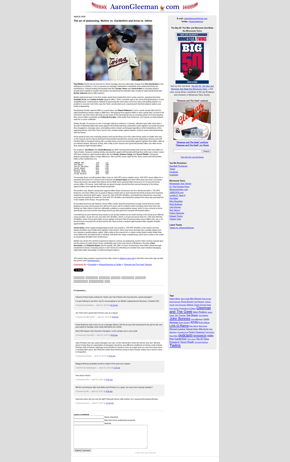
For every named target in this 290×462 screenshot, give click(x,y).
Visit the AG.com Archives (192, 157)
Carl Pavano (199, 302)
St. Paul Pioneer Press (179, 186)
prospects (199, 335)
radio (210, 335)
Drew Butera (174, 308)
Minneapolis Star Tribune (180, 183)
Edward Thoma (176, 216)
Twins (107, 281)
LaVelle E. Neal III (177, 195)
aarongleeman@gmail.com (195, 18)
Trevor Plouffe (187, 342)
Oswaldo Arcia (128, 278)
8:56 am (109, 391)
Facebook (173, 172)
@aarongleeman (196, 21)
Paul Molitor (140, 278)
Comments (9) (80, 265)
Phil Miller (173, 198)
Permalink (92, 265)
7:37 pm (116, 368)
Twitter (172, 169)
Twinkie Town (175, 219)
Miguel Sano (192, 329)
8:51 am (109, 380)
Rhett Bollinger (175, 204)
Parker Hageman (176, 213)
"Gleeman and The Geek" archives (192, 142)
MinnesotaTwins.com (178, 189)
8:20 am (114, 335)
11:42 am (110, 403)
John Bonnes (175, 207)
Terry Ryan (191, 339)
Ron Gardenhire (80, 281)
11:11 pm (114, 305)
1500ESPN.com (176, 192)
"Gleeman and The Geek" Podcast (138, 265)
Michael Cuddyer (177, 329)
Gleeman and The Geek (190, 310)
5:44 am (115, 317)
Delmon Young (193, 305)
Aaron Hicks (79, 278)
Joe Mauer (115, 278)
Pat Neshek (210, 332)
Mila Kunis (204, 329)
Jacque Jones (91, 278)
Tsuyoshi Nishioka (201, 342)
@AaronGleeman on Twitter (110, 265)
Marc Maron (193, 326)
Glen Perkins (200, 312)
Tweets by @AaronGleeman (181, 228)
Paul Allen (173, 336)
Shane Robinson (96, 281)
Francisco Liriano (187, 308)
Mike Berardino (176, 201)
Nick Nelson (174, 210)
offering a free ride (127, 258)
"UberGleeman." (93, 261)
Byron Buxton (187, 302)
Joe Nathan (203, 315)
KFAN (194, 322)
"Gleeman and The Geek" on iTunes (192, 145)
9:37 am (112, 356)
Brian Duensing (175, 302)
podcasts (185, 335)
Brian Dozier (206, 299)
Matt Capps (203, 326)
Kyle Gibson (204, 322)
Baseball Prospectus (178, 166)
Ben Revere (195, 299)
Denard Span (205, 305)
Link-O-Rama (179, 325)
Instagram (173, 175)
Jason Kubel (104, 278)
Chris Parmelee (180, 305)
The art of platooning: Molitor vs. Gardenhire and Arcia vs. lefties (113, 20)
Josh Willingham (197, 319)
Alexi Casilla (185, 299)
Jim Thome (180, 315)
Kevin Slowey (184, 323)
